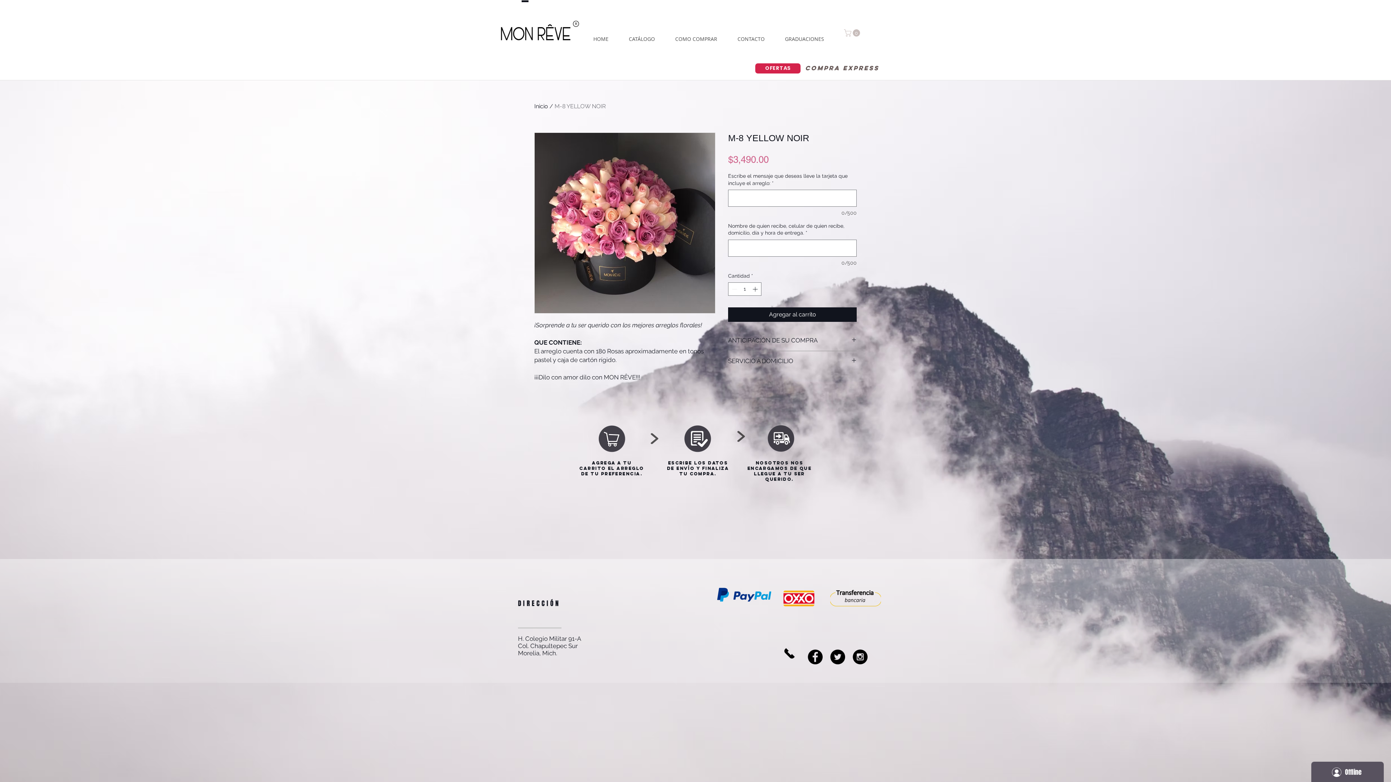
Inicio (541, 106)
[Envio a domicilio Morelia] (837, 656)
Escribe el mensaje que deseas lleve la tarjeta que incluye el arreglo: (788, 179)
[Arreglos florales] (860, 656)
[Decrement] (733, 289)
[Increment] (755, 289)
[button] (853, 33)
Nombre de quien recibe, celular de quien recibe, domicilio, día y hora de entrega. (786, 229)
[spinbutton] (744, 289)
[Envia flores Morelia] (815, 656)
